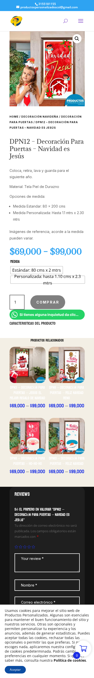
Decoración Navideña (39, 116)
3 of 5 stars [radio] (25, 547)
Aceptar (15, 669)
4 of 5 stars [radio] (29, 547)
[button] (76, 38)
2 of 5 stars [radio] (20, 547)
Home (14, 116)
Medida (15, 262)
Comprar (47, 302)
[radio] (37, 270)
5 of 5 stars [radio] (33, 547)
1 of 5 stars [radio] (16, 547)
